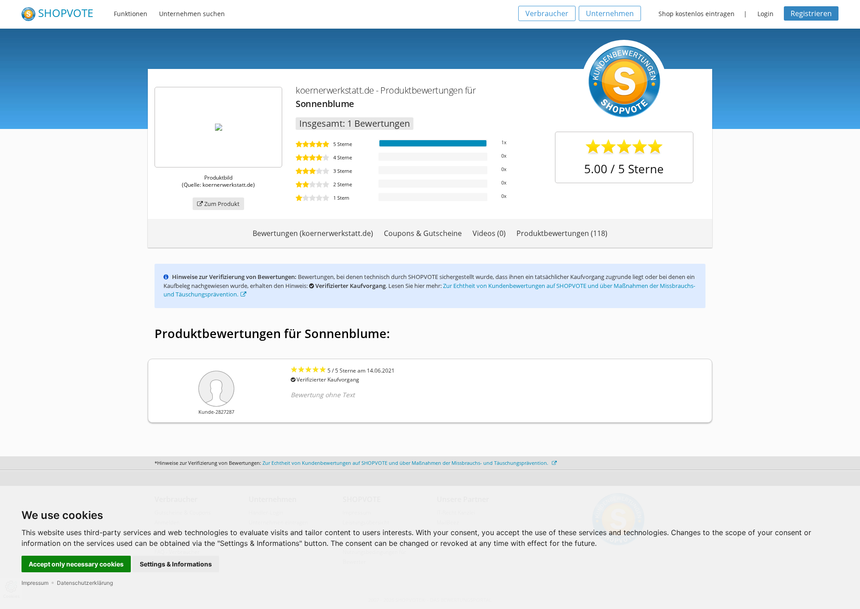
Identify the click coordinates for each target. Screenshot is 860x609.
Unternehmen (610, 13)
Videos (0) (489, 233)
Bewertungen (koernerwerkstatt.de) (313, 233)
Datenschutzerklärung (85, 582)
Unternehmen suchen (192, 13)
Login (765, 13)
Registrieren (811, 13)
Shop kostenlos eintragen (696, 13)
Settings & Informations (176, 564)
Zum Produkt (221, 204)
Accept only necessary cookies (76, 564)
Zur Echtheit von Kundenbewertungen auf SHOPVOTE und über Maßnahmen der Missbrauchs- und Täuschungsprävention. (406, 462)
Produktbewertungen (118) (561, 233)
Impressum (35, 582)
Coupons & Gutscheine (423, 233)
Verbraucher (546, 13)
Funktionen (130, 13)
